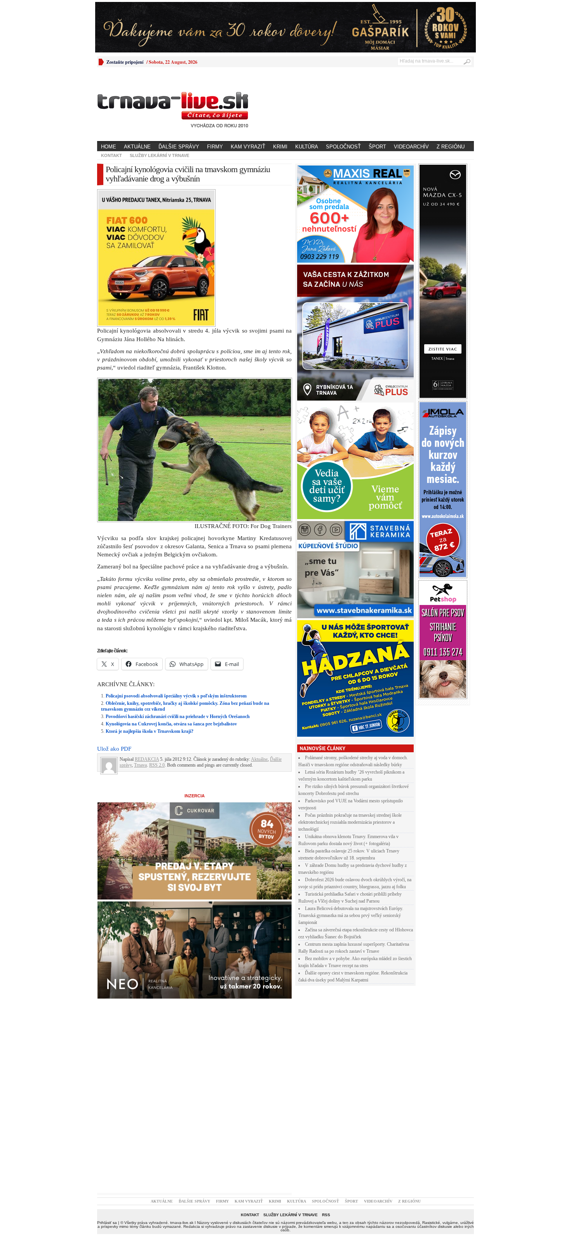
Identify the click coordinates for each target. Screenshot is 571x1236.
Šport (377, 147)
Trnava (140, 765)
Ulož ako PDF (114, 749)
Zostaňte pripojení (124, 62)
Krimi (280, 147)
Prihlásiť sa (107, 1222)
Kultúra (306, 147)
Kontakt (111, 155)
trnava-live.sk (181, 1222)
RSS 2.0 (157, 765)
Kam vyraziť (248, 147)
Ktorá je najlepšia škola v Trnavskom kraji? (149, 731)
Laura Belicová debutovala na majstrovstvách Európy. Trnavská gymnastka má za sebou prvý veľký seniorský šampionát (350, 915)
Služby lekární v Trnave (159, 155)
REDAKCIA (147, 759)
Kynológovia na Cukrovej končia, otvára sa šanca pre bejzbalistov (171, 724)
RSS (326, 1215)
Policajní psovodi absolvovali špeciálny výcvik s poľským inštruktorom (176, 696)
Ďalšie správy (178, 147)
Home (108, 147)
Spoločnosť (343, 147)
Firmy (215, 147)
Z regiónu (451, 147)
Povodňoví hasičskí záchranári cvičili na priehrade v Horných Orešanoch (178, 716)
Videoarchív (411, 147)
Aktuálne (137, 147)
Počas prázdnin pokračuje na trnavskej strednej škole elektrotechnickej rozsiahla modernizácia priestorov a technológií (350, 822)
